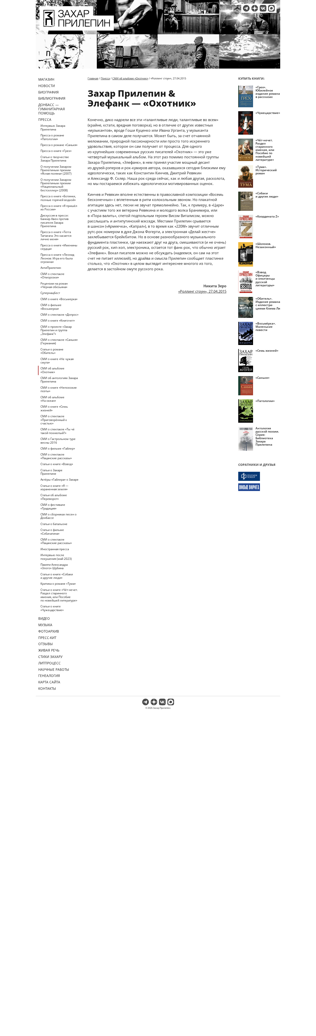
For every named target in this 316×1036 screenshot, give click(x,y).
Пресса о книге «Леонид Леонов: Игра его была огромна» (57, 258)
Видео (44, 618)
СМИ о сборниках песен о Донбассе (58, 516)
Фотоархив (48, 631)
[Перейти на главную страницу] (77, 27)
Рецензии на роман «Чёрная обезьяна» (54, 285)
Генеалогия (49, 675)
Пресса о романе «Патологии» (52, 137)
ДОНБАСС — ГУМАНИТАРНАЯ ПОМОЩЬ (51, 108)
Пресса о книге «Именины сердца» (58, 247)
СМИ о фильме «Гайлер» (57, 448)
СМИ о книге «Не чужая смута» (57, 360)
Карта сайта (49, 682)
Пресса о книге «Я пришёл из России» (58, 207)
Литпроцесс (49, 663)
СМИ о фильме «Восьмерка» (50, 306)
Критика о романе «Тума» (58, 584)
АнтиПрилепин (50, 268)
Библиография (51, 98)
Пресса (44, 119)
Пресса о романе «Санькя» (59, 145)
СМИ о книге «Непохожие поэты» (58, 389)
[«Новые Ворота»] (259, 487)
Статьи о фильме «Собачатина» (52, 531)
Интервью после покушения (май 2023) (56, 557)
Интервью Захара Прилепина (52, 127)
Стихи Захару (50, 656)
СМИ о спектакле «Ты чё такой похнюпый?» (57, 431)
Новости (46, 85)
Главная (93, 78)
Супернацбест (50, 293)
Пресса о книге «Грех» (56, 151)
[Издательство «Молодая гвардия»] (259, 476)
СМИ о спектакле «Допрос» (59, 314)
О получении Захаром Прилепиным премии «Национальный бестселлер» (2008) (55, 185)
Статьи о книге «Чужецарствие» (52, 608)
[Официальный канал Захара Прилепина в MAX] (271, 8)
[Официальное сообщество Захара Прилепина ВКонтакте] (263, 8)
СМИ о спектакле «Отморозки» (52, 275)
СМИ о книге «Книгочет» (57, 320)
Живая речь (48, 650)
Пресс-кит (47, 637)
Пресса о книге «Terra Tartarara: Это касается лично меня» (55, 235)
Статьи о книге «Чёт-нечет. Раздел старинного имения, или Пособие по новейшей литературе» (59, 595)
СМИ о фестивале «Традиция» (52, 506)
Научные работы (53, 669)
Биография (48, 92)
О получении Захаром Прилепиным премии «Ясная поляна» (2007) (56, 170)
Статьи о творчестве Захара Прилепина (54, 159)
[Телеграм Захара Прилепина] (246, 8)
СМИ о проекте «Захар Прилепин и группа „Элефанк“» (56, 330)
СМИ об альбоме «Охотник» (52, 370)
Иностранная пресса (54, 549)
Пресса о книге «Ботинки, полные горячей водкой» (58, 198)
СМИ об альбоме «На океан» (52, 399)
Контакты (47, 688)
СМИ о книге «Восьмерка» (59, 299)
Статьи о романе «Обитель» (51, 351)
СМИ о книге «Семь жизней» (54, 408)
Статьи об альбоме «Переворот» (53, 497)
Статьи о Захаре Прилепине (51, 472)
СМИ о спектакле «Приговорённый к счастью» (53, 419)
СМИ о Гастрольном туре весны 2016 (58, 440)
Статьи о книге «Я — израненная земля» (54, 487)
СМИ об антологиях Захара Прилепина (59, 379)
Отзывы (45, 643)
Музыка (45, 624)
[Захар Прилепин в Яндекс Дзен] (254, 8)
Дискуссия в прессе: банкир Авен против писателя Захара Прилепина (54, 220)
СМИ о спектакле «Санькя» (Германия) (59, 341)
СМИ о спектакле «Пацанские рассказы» (56, 456)
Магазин (46, 79)
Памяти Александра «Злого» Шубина (54, 566)
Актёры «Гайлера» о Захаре (59, 479)
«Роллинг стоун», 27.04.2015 (202, 291)
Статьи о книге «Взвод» (56, 464)
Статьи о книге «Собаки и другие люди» (56, 576)
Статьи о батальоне (53, 524)
